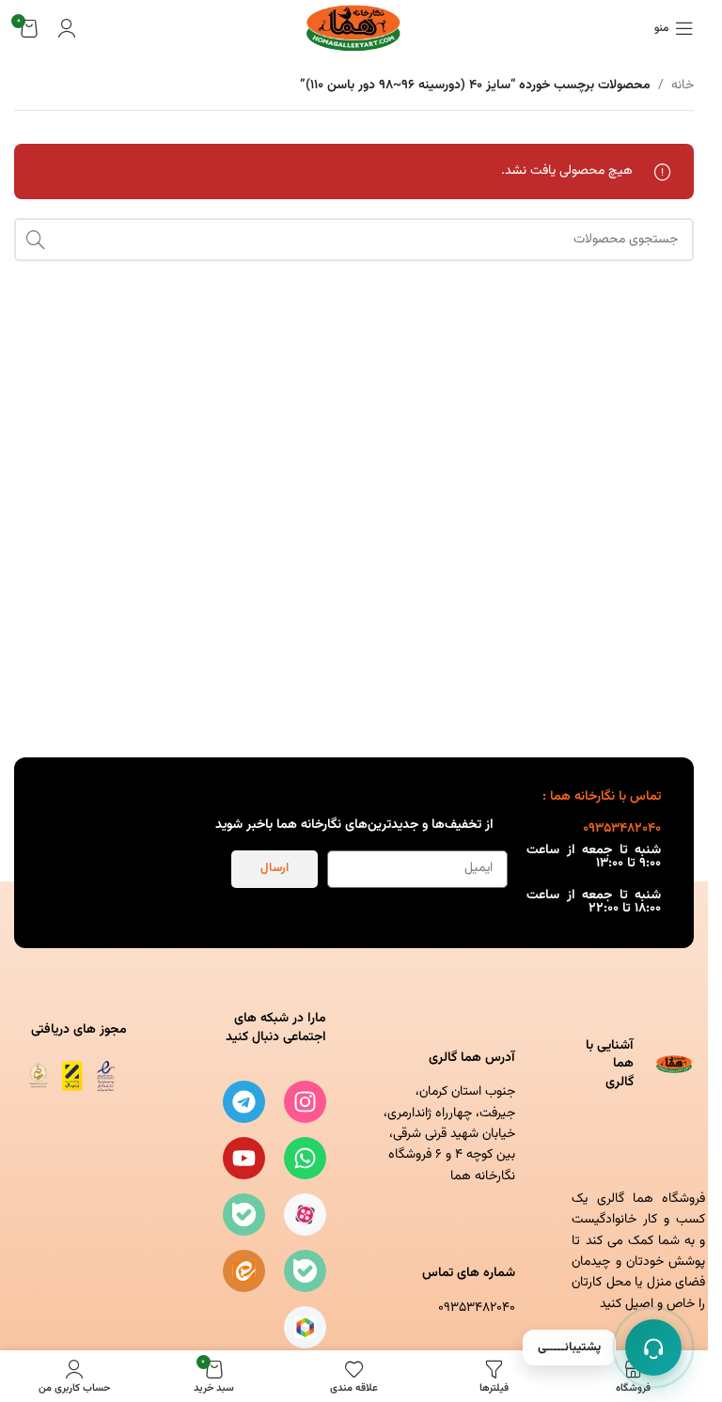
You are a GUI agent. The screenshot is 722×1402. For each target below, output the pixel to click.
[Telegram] (244, 1102)
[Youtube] (244, 1158)
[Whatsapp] (305, 1158)
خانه (682, 85)
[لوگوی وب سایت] (354, 29)
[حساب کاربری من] (67, 28)
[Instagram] (305, 1102)
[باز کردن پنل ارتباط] (653, 1347)
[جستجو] (35, 239)
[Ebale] (244, 1214)
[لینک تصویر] (69, 1077)
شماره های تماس (468, 1273)
